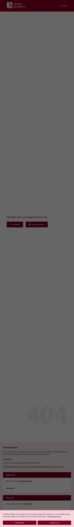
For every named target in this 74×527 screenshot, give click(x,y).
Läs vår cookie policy (54, 517)
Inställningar (19, 523)
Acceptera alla (54, 523)
